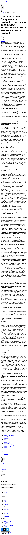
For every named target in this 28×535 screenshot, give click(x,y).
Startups (5, 526)
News (5, 500)
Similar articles (12, 484)
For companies (7, 512)
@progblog (3, 469)
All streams (5, 1)
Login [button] (2, 9)
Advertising (6, 522)
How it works (7, 509)
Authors (5, 503)
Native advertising (8, 524)
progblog (3, 12)
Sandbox (6, 504)
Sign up (5, 493)
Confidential (6, 516)
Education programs (8, 525)
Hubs (5, 501)
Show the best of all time (6, 487)
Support (11, 532)
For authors (6, 510)
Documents (6, 513)
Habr (8, 533)
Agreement (6, 514)
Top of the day (4, 484)
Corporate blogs (7, 521)
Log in (5, 492)
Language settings (5, 532)
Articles (5, 499)
